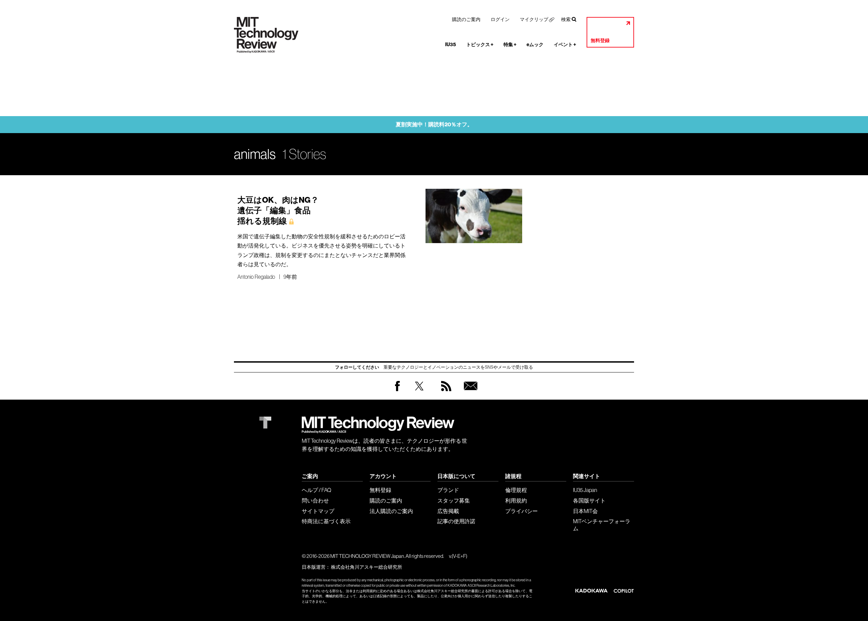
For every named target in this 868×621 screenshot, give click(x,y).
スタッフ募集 (453, 500)
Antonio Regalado (256, 277)
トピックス (479, 45)
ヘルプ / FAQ (316, 490)
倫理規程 (516, 490)
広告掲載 (448, 511)
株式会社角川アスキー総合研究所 (366, 567)
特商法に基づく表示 (326, 521)
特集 (510, 45)
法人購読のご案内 (391, 511)
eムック (535, 45)
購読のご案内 (466, 19)
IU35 (450, 45)
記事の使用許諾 (456, 521)
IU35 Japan (585, 490)
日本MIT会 (585, 511)
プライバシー (521, 511)
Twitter (419, 392)
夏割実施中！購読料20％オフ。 (434, 124)
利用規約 (516, 500)
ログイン (500, 19)
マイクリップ (534, 19)
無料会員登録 (469, 392)
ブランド (448, 490)
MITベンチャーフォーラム (601, 524)
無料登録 (600, 40)
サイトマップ (318, 511)
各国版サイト (589, 500)
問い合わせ (315, 500)
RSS (444, 392)
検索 (566, 19)
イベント (565, 45)
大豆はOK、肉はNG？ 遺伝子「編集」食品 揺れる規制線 (278, 210)
